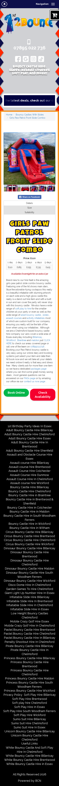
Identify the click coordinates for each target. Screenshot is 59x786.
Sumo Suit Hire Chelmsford (29, 723)
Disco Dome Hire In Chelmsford (29, 584)
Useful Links (29, 743)
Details (29, 203)
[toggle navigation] (53, 4)
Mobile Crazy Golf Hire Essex (29, 621)
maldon (35, 340)
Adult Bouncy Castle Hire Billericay (29, 430)
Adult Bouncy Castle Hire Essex (29, 438)
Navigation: (42, 4)
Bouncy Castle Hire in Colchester (29, 507)
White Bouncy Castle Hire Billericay (29, 755)
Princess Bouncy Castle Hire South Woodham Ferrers (29, 684)
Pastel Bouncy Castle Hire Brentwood (29, 629)
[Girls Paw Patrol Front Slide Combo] (29, 159)
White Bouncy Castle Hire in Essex (29, 764)
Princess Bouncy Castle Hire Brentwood (30, 664)
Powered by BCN (29, 780)
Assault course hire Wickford (29, 483)
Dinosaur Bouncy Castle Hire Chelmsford (29, 562)
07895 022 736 (29, 48)
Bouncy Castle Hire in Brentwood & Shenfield (29, 501)
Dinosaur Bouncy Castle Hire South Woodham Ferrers (29, 574)
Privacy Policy (12, 694)
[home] (4, 4)
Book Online (16, 392)
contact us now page (34, 381)
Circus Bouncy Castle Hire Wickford (29, 544)
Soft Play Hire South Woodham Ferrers (29, 711)
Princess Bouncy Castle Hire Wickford (29, 690)
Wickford (11, 340)
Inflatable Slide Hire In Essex (29, 609)
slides (45, 315)
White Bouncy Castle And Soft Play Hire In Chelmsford (29, 749)
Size (29, 207)
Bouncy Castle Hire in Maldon (29, 511)
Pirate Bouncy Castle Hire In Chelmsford (29, 652)
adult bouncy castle (30, 315)
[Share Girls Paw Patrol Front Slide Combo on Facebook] (29, 196)
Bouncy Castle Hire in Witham (29, 527)
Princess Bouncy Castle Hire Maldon (29, 678)
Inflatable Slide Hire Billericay (29, 597)
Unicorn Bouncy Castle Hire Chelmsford (29, 737)
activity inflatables (35, 318)
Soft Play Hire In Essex (29, 707)
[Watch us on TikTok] (41, 59)
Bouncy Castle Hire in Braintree (29, 495)
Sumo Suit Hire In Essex (29, 727)
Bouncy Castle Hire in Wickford (29, 523)
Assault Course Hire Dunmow (29, 475)
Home (9, 114)
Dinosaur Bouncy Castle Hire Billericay (29, 548)
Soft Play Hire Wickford (29, 715)
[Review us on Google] (26, 59)
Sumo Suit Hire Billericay (29, 719)
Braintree (21, 340)
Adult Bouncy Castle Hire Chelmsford (29, 434)
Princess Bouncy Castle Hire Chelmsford (30, 672)
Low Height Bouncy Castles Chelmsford (29, 615)
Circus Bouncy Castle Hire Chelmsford (29, 540)
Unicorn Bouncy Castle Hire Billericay (29, 731)
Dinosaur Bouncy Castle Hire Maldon (29, 568)
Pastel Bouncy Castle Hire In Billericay (29, 637)
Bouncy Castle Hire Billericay (29, 487)
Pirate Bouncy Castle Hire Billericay (29, 646)
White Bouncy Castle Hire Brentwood (29, 759)
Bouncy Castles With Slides (30, 114)
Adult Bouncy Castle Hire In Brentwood (29, 444)
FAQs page (29, 378)
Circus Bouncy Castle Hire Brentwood (29, 536)
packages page (38, 369)
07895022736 (37, 346)
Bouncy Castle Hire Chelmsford (29, 491)
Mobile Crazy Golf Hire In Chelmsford (29, 625)
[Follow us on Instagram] (33, 59)
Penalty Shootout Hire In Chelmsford (29, 641)
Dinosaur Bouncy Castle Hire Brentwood (29, 554)
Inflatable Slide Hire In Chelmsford (29, 605)
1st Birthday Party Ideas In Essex (29, 426)
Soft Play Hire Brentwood (29, 698)
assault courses (14, 318)
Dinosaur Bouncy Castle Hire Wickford (29, 580)
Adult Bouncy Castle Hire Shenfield (29, 450)
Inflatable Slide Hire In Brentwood (30, 601)
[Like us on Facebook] (18, 59)
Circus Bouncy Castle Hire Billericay (29, 532)
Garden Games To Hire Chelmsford (29, 589)
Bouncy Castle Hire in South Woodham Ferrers (29, 517)
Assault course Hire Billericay (29, 462)
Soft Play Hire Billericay (40, 694)
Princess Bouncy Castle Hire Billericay (29, 658)
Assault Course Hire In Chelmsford (29, 479)
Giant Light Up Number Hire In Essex (29, 593)
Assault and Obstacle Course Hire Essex (29, 456)
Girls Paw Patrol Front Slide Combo (27, 118)
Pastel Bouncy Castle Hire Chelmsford (29, 633)
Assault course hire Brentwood (29, 467)
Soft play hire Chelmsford (29, 702)
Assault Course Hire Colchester (29, 470)
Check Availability (43, 394)
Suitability (29, 212)
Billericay (38, 337)
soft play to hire (23, 308)
